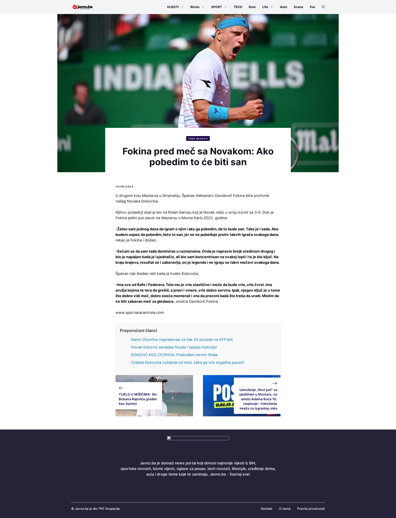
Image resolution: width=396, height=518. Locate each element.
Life (265, 7)
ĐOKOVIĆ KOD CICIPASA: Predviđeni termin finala (174, 355)
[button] (321, 7)
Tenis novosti (198, 138)
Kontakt (266, 509)
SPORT (216, 7)
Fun (312, 7)
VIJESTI (173, 7)
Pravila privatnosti (311, 509)
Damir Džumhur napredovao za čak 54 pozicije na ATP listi (182, 339)
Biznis (194, 7)
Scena (298, 7)
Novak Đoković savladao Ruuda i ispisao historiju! (174, 347)
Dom (252, 7)
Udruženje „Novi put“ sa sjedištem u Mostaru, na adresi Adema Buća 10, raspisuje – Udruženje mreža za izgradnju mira (258, 399)
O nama (285, 509)
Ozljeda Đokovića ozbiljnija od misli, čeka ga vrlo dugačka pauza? (187, 362)
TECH (238, 7)
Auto (283, 7)
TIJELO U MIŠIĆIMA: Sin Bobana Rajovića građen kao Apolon (138, 399)
